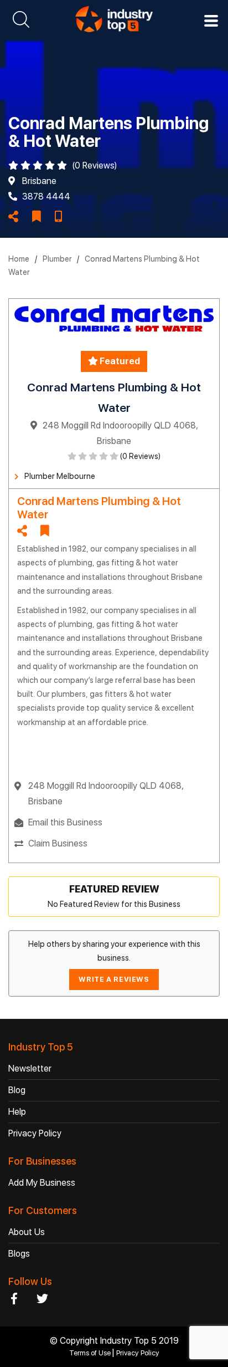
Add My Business (41, 1182)
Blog (16, 1090)
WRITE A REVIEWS (114, 979)
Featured (119, 361)
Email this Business (65, 822)
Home (18, 258)
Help (17, 1111)
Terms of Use (90, 1353)
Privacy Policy (34, 1133)
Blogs (19, 1253)
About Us (26, 1232)
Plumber (57, 258)
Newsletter (29, 1068)
